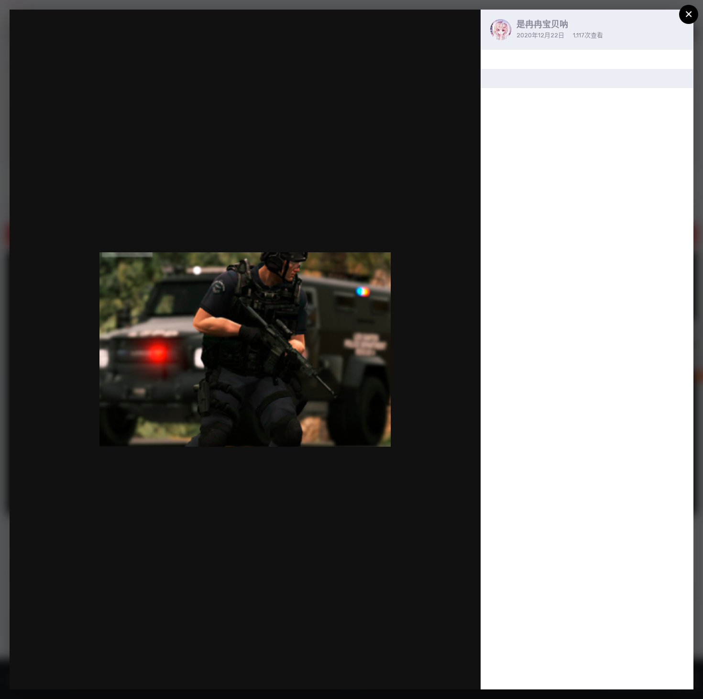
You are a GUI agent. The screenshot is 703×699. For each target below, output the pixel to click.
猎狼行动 (55, 35)
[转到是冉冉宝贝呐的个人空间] (500, 29)
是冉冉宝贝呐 (542, 24)
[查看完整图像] (464, 26)
